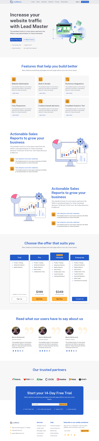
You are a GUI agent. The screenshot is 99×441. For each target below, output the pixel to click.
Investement (40, 433)
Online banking (54, 433)
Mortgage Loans (41, 430)
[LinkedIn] (74, 434)
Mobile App (53, 430)
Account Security (55, 428)
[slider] (18, 351)
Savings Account (41, 425)
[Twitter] (68, 434)
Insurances (40, 435)
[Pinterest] (71, 434)
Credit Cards (40, 428)
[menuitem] (33, 2)
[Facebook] (65, 434)
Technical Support (55, 425)
